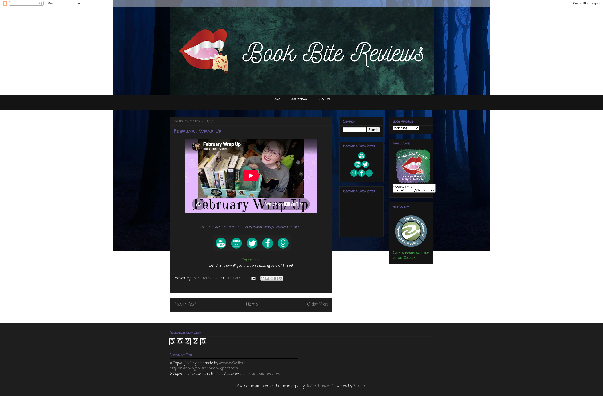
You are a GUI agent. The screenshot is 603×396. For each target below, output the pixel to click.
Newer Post (185, 304)
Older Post (317, 304)
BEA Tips (324, 99)
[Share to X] (271, 278)
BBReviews (299, 99)
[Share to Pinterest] (280, 278)
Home (276, 99)
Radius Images (318, 386)
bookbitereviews (205, 278)
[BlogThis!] (267, 278)
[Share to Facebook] (276, 278)
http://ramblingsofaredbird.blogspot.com (204, 368)
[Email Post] (253, 278)
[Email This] (262, 278)
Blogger (359, 386)
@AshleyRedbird (232, 363)
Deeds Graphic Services (260, 374)
